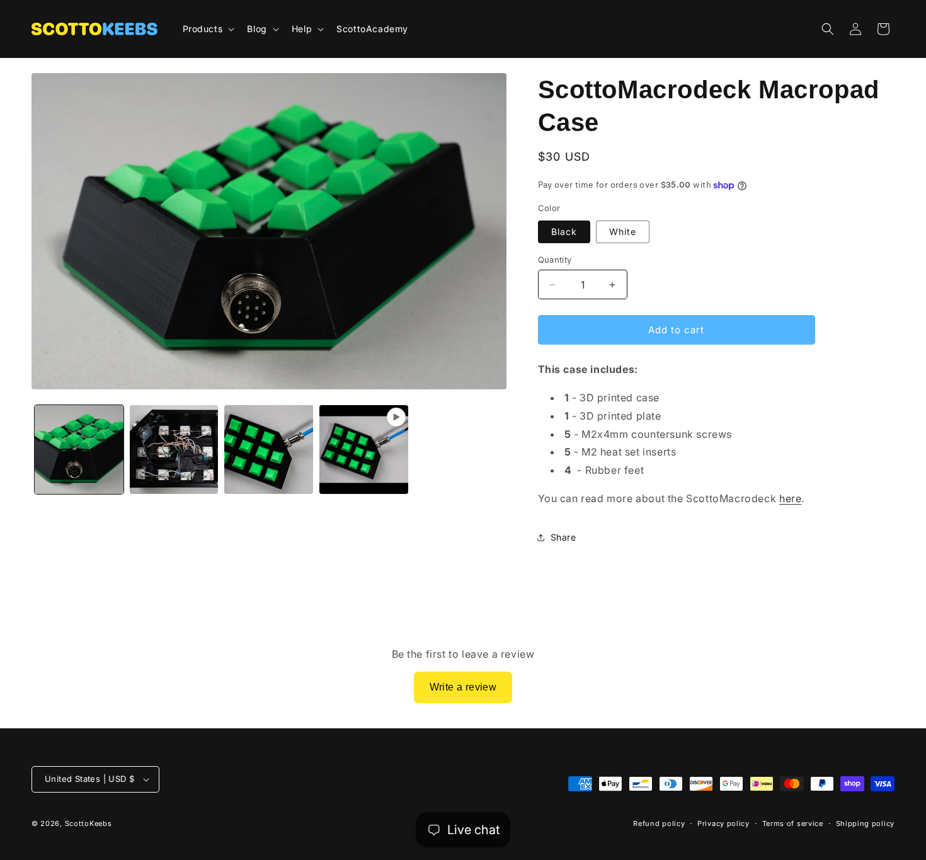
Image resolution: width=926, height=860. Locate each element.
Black (564, 231)
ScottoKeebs (88, 823)
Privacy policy (723, 823)
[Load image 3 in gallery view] (268, 449)
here (790, 498)
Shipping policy (865, 823)
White (622, 231)
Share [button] (563, 537)
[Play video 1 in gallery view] (363, 449)
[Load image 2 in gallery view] (174, 449)
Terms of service (792, 823)
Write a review (463, 687)
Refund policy (659, 823)
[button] (207, 29)
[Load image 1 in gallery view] (79, 449)
